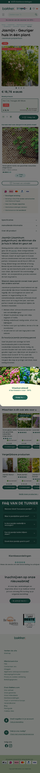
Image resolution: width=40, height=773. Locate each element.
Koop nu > (20, 397)
